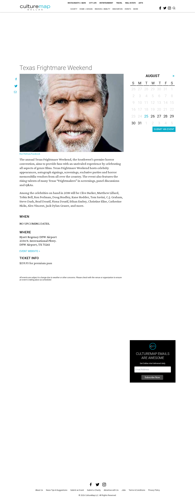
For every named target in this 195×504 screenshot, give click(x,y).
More (135, 9)
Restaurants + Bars (77, 3)
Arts (141, 3)
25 (146, 116)
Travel (119, 3)
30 (133, 123)
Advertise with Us (111, 490)
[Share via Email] (15, 92)
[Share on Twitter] (16, 86)
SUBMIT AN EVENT (164, 129)
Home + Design (86, 9)
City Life (92, 3)
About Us (39, 490)
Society (73, 9)
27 (159, 116)
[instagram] (169, 8)
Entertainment (106, 3)
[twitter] (164, 8)
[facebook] (160, 8)
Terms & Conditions (137, 490)
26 (153, 116)
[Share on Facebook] (16, 79)
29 (172, 116)
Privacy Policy (154, 490)
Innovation (117, 9)
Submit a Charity (94, 490)
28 (165, 116)
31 (140, 123)
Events (128, 9)
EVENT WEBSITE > (30, 251)
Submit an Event (77, 490)
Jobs (124, 490)
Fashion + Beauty (102, 9)
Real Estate (130, 3)
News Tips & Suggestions (56, 490)
